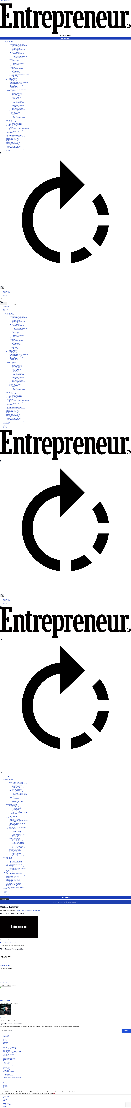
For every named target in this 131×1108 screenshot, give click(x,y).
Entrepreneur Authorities (9, 1058)
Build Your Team (13, 75)
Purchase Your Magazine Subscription (12, 1051)
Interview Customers (17, 51)
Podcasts (5, 425)
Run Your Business (10, 79)
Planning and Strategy (14, 52)
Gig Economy (9, 132)
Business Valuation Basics (18, 117)
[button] (65, 606)
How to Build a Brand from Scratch (20, 74)
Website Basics (15, 71)
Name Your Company (17, 68)
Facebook (5, 1081)
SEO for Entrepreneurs (17, 108)
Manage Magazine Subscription (10, 1053)
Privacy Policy (6, 1069)
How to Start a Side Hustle (15, 123)
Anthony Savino (5, 965)
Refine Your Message (17, 101)
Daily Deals (6, 1063)
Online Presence (13, 78)
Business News (6, 150)
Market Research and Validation (16, 44)
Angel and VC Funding (18, 63)
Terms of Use (6, 1067)
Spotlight (5, 1043)
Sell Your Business (16, 115)
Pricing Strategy (16, 48)
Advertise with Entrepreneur (10, 1054)
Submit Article (6, 292)
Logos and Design (16, 70)
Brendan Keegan (5, 983)
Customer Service (13, 87)
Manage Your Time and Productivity (17, 89)
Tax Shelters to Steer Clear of (9, 943)
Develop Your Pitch (17, 93)
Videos (4, 426)
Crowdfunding (15, 64)
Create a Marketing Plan (18, 102)
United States (6, 1096)
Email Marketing (16, 106)
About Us (5, 1055)
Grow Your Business (11, 90)
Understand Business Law (15, 83)
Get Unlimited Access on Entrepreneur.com (13, 1048)
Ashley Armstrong (5, 1000)
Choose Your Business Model (19, 55)
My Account (6, 291)
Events (4, 1038)
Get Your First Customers (18, 104)
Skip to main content (5, 0)
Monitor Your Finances (14, 81)
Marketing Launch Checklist (19, 109)
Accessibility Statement (8, 1071)
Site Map (5, 1073)
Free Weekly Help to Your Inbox (14, 125)
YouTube (5, 1085)
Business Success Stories (15, 112)
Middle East (6, 1103)
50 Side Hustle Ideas (14, 121)
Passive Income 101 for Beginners (17, 130)
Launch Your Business (11, 66)
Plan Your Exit (15, 116)
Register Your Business (17, 57)
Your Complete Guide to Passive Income (19, 128)
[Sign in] (1, 772)
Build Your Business (8, 41)
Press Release (6, 427)
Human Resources (13, 86)
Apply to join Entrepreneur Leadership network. (28, 910)
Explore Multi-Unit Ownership (13, 146)
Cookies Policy (6, 1070)
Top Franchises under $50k (12, 139)
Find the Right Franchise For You (14, 135)
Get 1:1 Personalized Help (12, 147)
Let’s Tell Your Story (8, 1065)
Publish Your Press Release (9, 1047)
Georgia (5, 1099)
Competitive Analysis (17, 46)
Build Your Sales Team (17, 94)
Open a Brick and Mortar (15, 76)
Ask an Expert (6, 1062)
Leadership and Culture (14, 110)
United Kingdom (7, 1104)
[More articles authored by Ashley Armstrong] (5, 997)
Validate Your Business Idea (18, 49)
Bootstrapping (15, 60)
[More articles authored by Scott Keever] (5, 1015)
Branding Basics (13, 67)
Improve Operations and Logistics (17, 85)
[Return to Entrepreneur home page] (65, 33)
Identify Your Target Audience (19, 45)
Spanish (5, 1098)
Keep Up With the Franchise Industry (15, 149)
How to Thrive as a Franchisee (13, 145)
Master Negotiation (16, 97)
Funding (11, 59)
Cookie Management (8, 1075)
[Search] (1, 154)
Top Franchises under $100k (13, 140)
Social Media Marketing (18, 105)
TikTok (5, 1087)
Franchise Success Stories (12, 143)
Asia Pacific (6, 1102)
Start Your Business (10, 42)
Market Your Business (14, 100)
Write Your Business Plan (18, 53)
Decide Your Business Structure (19, 56)
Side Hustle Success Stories (15, 124)
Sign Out (5, 295)
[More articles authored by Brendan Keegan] (5, 980)
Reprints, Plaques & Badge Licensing (12, 1077)
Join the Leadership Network (10, 1046)
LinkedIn (5, 1083)
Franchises (5, 134)
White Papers (6, 1036)
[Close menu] (1, 775)
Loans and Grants (16, 61)
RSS (4, 1089)
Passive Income (9, 127)
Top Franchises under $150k (13, 142)
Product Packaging (16, 72)
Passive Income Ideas (14, 131)
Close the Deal (15, 98)
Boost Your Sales (13, 91)
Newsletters (6, 423)
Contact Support (7, 1074)
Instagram (5, 1086)
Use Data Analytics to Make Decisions (18, 82)
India (4, 1100)
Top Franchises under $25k (12, 138)
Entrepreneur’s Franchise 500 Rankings (15, 136)
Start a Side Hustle (7, 119)
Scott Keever (4, 1018)
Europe (5, 1106)
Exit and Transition (13, 113)
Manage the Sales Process (18, 96)
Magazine (5, 1042)
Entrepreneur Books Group (9, 1059)
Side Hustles (9, 120)
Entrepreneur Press (7, 1061)
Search (1, 301)
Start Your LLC (6, 294)
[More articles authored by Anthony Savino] (5, 962)
